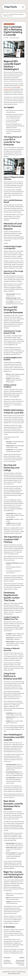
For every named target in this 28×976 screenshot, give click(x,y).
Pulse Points (10, 7)
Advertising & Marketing (9, 24)
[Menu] (23, 6)
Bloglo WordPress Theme (14, 973)
